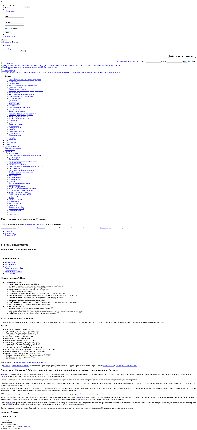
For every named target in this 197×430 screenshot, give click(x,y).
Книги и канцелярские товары (19, 107)
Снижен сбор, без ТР (16, 133)
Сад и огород (13, 120)
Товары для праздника (17, 111)
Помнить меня (12, 28)
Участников (41, 228)
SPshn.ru (4, 374)
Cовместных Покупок (35, 224)
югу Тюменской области (20, 366)
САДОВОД (13, 105)
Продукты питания (15, 124)
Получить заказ (10, 142)
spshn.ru (10, 403)
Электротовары (14, 109)
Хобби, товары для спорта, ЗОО (20, 118)
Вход (9, 49)
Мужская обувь (14, 104)
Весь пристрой (14, 153)
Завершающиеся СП (12, 233)
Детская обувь (14, 83)
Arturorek (27, 426)
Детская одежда (14, 81)
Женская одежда (14, 93)
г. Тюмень (6, 366)
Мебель (11, 122)
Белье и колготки (15, 98)
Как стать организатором (13, 272)
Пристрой (12, 139)
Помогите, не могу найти (14, 268)
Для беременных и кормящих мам (21, 96)
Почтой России (108, 366)
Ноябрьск (8, 45)
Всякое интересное (15, 135)
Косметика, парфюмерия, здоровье (21, 115)
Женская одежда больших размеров (21, 94)
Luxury (11, 137)
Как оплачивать (10, 264)
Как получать (9, 266)
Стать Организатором (12, 146)
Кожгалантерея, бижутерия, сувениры (22, 113)
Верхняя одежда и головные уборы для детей (25, 80)
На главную (6, 42)
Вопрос (7, 144)
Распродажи (13, 129)
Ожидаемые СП (10, 235)
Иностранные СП (15, 128)
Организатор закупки (8, 228)
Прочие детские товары (17, 89)
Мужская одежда (15, 102)
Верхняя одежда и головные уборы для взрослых (26, 91)
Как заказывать (10, 262)
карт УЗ (163, 322)
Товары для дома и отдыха (18, 116)
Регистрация (10, 11)
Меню (4, 40)
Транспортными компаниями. (126, 366)
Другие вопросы (11, 270)
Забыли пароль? (10, 36)
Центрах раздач (105, 228)
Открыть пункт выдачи (13, 148)
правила (78, 397)
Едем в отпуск (14, 126)
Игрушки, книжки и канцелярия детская (23, 85)
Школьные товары (15, 87)
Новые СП (8, 231)
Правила (8, 140)
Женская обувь (14, 100)
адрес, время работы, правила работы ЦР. (31, 362)
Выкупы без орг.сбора (16, 131)
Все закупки (13, 78)
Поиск (4, 49)
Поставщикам (10, 150)
